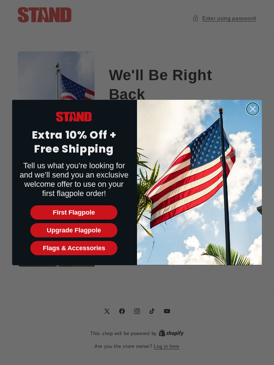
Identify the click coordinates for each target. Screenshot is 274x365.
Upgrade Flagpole (74, 230)
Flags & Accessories (74, 248)
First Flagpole (74, 212)
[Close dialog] (253, 109)
